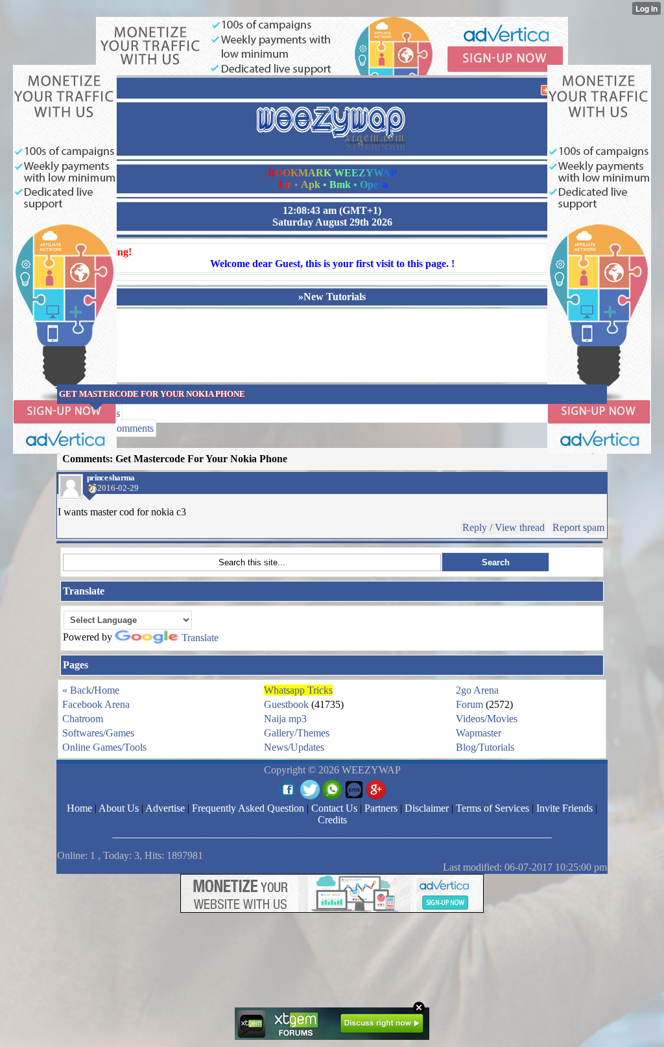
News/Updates (294, 747)
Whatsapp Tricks (298, 690)
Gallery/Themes (296, 732)
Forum (469, 704)
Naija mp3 (285, 718)
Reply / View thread (503, 527)
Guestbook (286, 704)
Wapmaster (478, 732)
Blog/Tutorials (485, 747)
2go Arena (477, 690)
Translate (200, 637)
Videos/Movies (486, 718)
